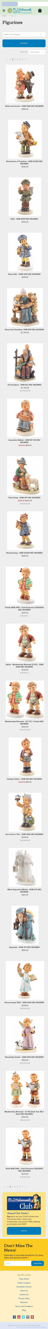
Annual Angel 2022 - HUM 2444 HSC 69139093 (24, 1002)
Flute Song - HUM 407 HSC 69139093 (24, 498)
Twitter (23, 1317)
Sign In (24, 1231)
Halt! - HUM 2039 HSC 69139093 (24, 219)
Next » (25, 1187)
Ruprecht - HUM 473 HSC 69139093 (24, 947)
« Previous (4, 1187)
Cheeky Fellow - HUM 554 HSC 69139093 (24, 779)
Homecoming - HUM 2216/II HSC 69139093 (24, 553)
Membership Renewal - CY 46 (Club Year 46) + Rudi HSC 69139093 (24, 1113)
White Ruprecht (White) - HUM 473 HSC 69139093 (24, 890)
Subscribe (38, 1263)
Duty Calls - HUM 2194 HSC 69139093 (24, 274)
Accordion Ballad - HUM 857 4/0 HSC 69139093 (24, 441)
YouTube (18, 1317)
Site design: (20, 1327)
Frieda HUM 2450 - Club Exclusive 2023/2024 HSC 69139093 (24, 608)
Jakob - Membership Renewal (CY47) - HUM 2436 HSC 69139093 (24, 665)
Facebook (14, 1317)
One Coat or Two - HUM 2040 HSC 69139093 (24, 834)
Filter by (24, 43)
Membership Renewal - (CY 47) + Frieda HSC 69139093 (24, 722)
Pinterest (32, 1317)
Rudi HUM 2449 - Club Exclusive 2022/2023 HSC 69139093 (24, 1170)
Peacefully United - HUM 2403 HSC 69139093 (24, 1057)
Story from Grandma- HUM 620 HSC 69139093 (24, 329)
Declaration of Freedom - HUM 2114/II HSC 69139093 (24, 162)
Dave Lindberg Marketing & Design (35, 1327)
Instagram (27, 1317)
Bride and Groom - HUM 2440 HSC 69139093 (24, 106)
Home (4, 16)
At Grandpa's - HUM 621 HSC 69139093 (24, 385)
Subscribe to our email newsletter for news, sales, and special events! (24, 1256)
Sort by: (23, 52)
